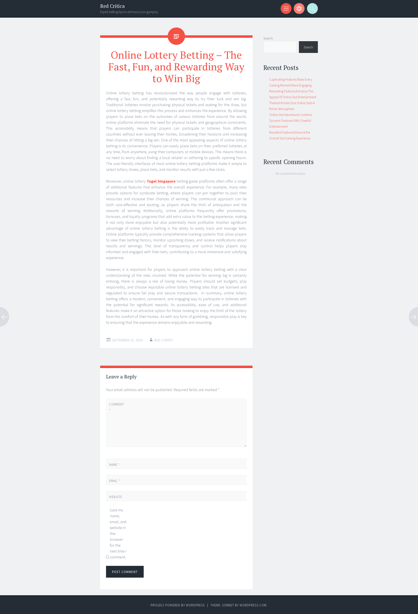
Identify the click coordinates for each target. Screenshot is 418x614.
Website (115, 497)
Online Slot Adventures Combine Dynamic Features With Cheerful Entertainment (290, 121)
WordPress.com (253, 605)
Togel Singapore (161, 181)
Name (114, 465)
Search (268, 38)
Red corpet (163, 340)
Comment (116, 407)
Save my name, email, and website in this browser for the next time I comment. (118, 533)
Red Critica (112, 6)
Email (114, 481)
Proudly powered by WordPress (178, 605)
